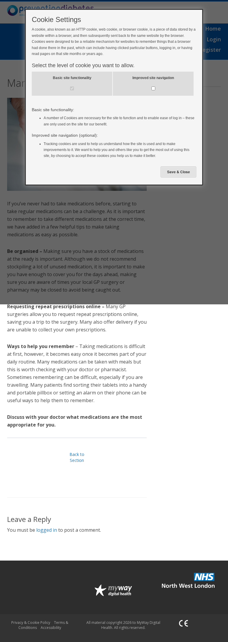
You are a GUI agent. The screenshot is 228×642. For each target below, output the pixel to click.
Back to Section (76, 457)
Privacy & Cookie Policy (30, 622)
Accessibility (51, 627)
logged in (46, 530)
